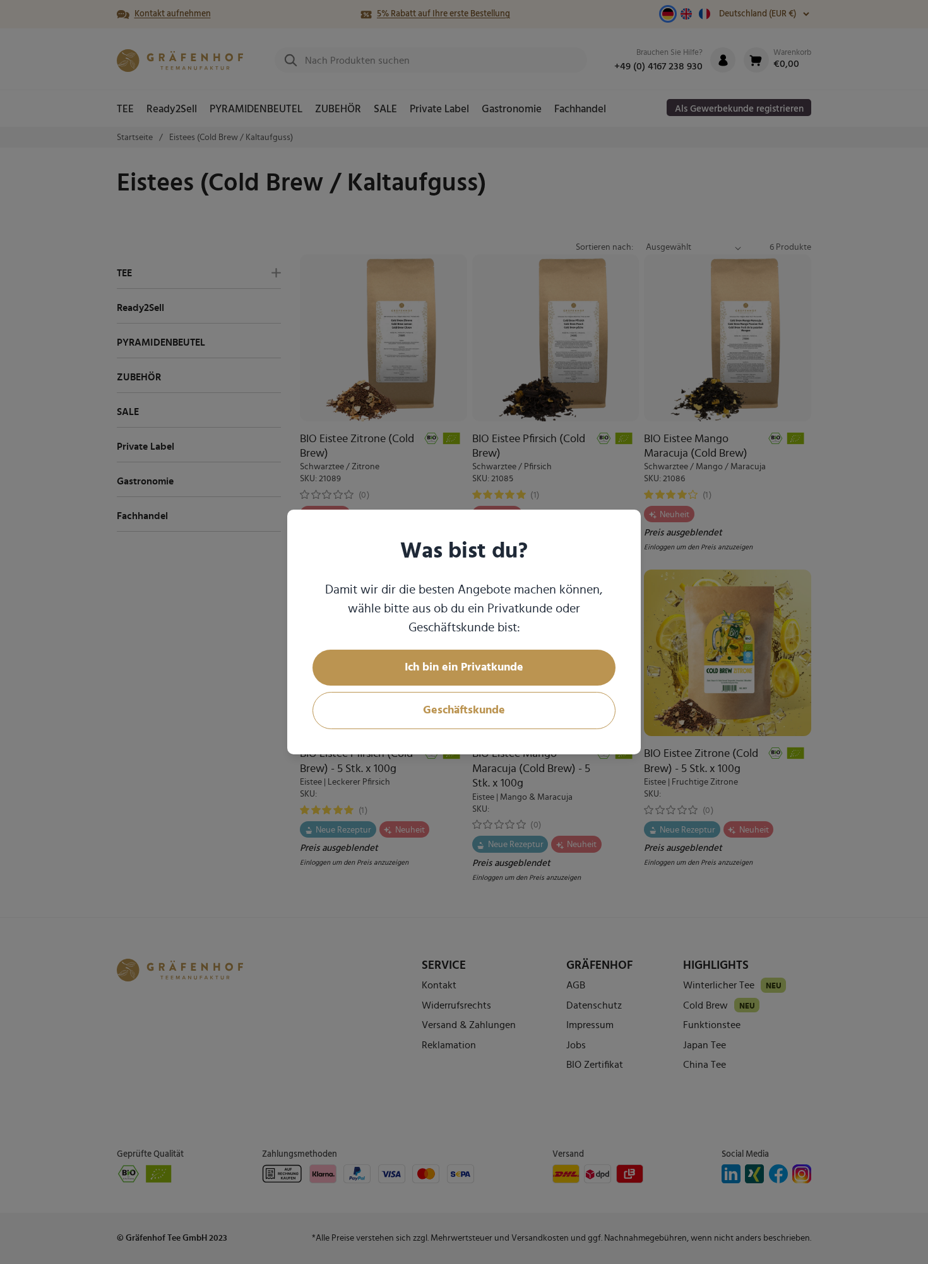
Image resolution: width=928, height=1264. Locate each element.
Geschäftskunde (464, 710)
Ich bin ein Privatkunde (464, 667)
